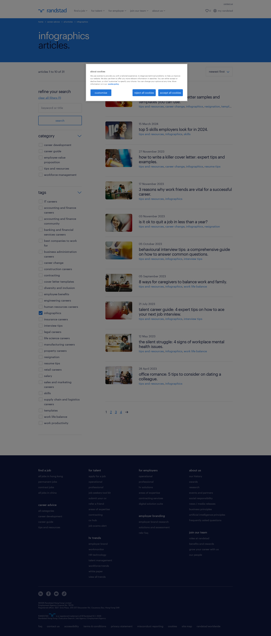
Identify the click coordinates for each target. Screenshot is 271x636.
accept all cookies (170, 92)
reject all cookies (144, 92)
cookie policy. (113, 84)
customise (101, 92)
